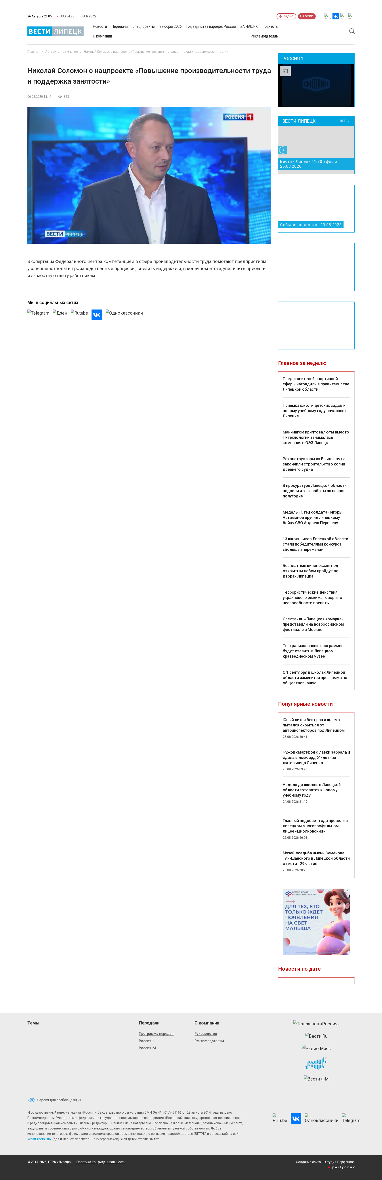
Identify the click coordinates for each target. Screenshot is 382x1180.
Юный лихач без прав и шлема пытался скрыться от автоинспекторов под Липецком (314, 725)
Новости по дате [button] (299, 969)
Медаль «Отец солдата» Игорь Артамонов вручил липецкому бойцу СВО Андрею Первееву (312, 517)
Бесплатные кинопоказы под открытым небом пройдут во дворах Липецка (310, 570)
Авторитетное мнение (61, 51)
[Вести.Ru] (316, 1036)
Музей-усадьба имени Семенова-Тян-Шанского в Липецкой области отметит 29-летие (316, 858)
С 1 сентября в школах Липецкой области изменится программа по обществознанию (315, 677)
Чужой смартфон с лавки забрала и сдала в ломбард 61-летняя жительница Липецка (316, 757)
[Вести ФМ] (316, 1078)
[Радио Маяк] (316, 1048)
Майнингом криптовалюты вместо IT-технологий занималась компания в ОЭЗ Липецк (316, 437)
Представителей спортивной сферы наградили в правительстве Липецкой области (316, 384)
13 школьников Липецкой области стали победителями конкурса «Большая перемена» (315, 544)
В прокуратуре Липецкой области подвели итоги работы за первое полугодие (315, 490)
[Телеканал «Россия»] (316, 1023)
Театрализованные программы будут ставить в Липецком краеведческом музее (312, 650)
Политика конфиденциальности (100, 1162)
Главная (33, 51)
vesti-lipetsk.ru (39, 1139)
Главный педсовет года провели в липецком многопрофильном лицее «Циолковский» (315, 825)
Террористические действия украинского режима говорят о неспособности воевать (312, 597)
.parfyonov (341, 1167)
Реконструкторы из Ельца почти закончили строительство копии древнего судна (314, 464)
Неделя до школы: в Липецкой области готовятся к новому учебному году (312, 789)
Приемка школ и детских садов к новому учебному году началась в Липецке (315, 410)
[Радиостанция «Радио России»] (316, 1063)
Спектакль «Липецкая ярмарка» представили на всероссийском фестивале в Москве (313, 624)
